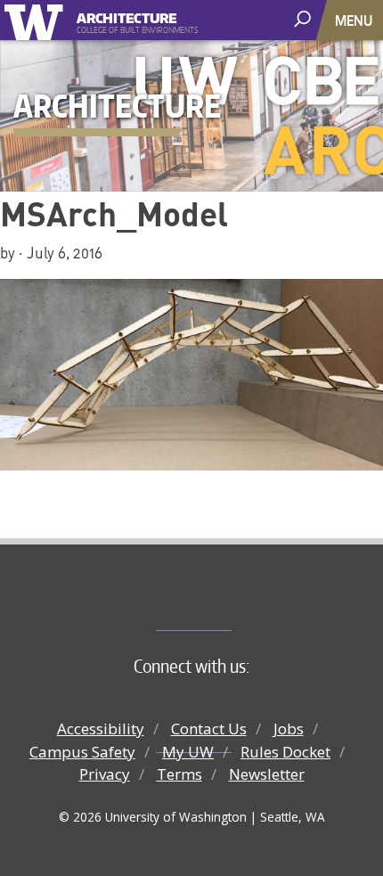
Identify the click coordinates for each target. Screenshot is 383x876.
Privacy (104, 774)
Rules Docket (285, 751)
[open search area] (304, 19)
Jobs (288, 728)
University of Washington (36, 20)
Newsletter (267, 774)
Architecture (127, 15)
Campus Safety (82, 751)
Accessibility (100, 728)
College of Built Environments (227, 600)
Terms (179, 774)
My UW (188, 751)
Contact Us (209, 728)
